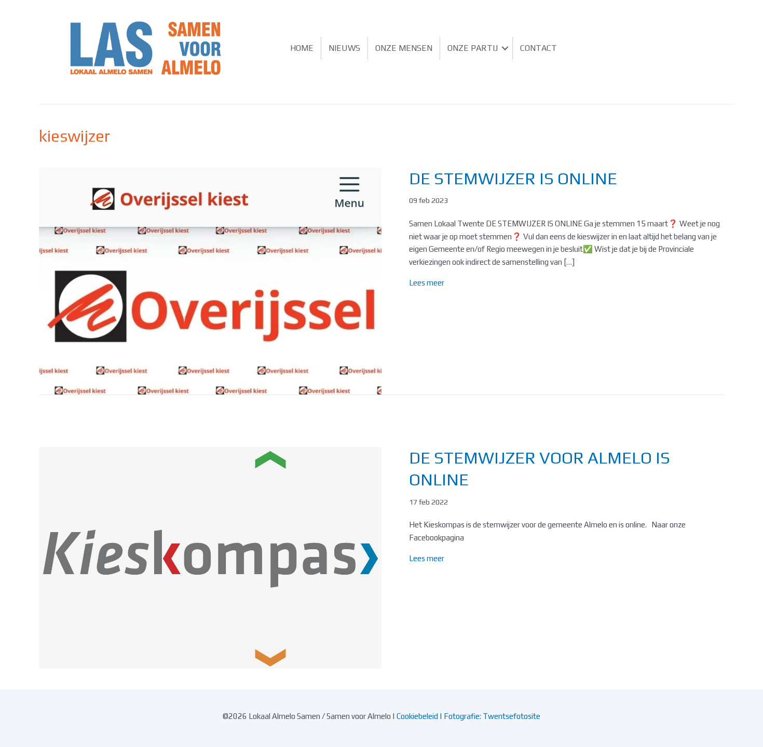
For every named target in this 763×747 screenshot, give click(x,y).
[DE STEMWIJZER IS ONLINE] (210, 280)
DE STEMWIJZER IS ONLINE (513, 178)
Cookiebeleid (417, 716)
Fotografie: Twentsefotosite (492, 716)
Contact (538, 48)
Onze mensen (403, 48)
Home (302, 48)
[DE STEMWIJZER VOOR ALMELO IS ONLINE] (210, 556)
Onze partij (472, 48)
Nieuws (344, 48)
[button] (505, 48)
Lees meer (426, 282)
